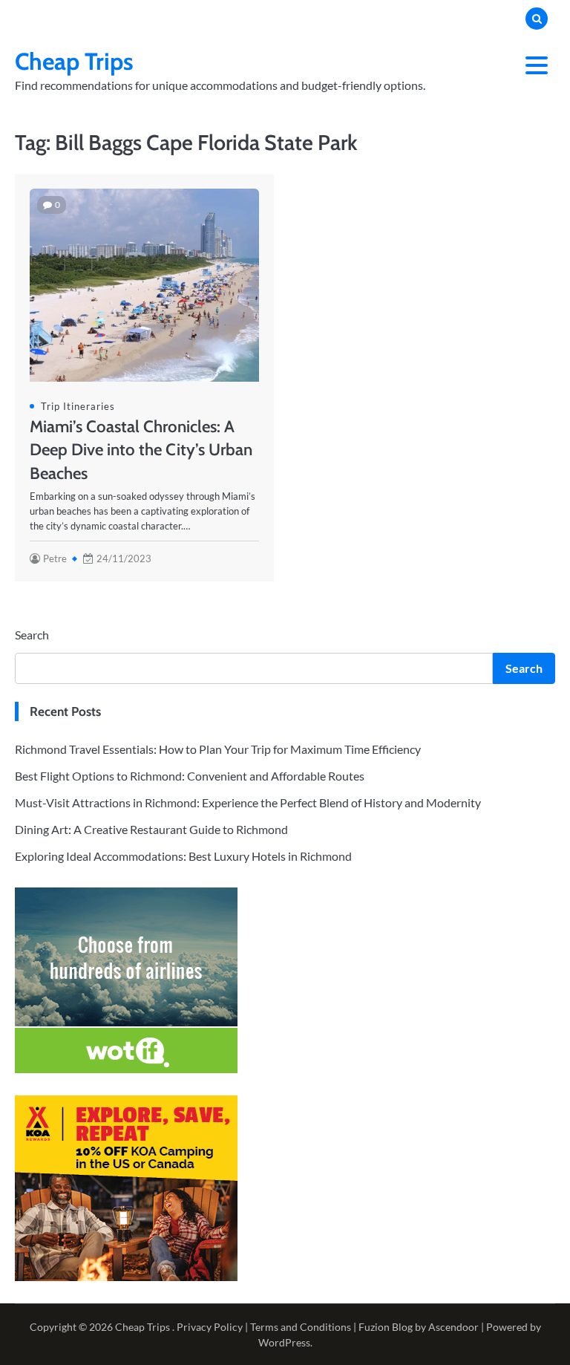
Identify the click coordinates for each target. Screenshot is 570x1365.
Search (32, 635)
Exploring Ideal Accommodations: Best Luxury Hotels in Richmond (183, 856)
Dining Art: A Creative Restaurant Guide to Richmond (151, 829)
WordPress (284, 1342)
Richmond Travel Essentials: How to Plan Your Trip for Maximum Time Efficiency (218, 749)
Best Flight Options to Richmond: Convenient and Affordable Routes (189, 776)
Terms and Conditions (300, 1326)
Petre (55, 558)
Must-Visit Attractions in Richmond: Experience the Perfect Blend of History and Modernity (248, 802)
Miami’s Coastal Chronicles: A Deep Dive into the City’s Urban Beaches (141, 449)
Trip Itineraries (78, 406)
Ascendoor (453, 1326)
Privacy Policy (210, 1326)
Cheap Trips (74, 61)
